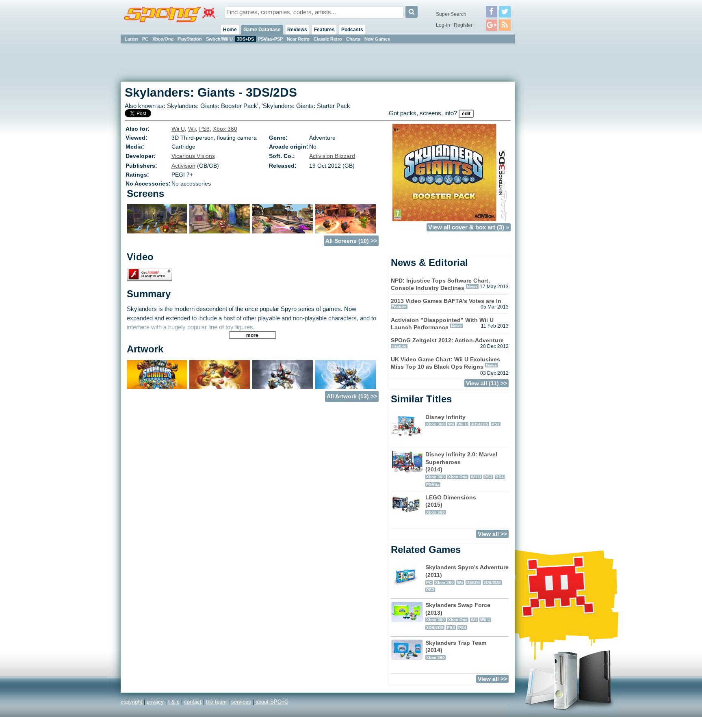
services (241, 702)
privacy (155, 702)
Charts (353, 39)
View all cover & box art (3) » (468, 227)
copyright (131, 702)
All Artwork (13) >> (352, 396)
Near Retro (298, 39)
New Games (377, 39)
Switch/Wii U (219, 39)
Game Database (262, 29)
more (252, 335)
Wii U (178, 128)
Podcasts (352, 29)
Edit (466, 114)
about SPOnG (272, 702)
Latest (131, 39)
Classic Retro (328, 39)
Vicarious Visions (193, 156)
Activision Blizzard (332, 156)
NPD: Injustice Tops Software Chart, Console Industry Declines (440, 284)
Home (230, 29)
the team (216, 702)
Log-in (443, 25)
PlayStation (190, 39)
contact (193, 702)
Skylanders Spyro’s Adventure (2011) (467, 578)
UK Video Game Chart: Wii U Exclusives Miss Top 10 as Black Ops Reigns (445, 363)
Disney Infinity (462, 420)
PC (145, 39)
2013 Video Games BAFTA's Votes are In (446, 301)
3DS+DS (245, 39)
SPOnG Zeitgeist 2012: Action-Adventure (447, 340)
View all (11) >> (486, 383)
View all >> (492, 534)
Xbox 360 (225, 128)
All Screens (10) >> (351, 241)
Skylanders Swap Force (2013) (457, 616)
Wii (192, 128)
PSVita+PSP (270, 39)
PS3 (204, 128)
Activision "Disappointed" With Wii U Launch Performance (442, 324)
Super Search (451, 14)
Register (463, 25)
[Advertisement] (551, 166)
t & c (174, 702)
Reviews (297, 29)
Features (324, 29)
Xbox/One (162, 39)
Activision (183, 165)
